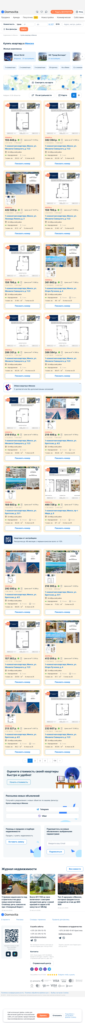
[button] (22, 118)
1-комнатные (10, 67)
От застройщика (28, 58)
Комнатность (9, 24)
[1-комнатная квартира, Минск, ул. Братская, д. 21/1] (22, 498)
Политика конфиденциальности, (12, 993)
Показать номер (22, 163)
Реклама (19, 919)
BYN (58, 24)
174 (55, 761)
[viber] (45, 969)
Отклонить (57, 1015)
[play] (14, 954)
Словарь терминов (38, 919)
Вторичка (17, 58)
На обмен (65, 67)
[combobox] (64, 24)
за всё (51, 24)
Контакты (34, 952)
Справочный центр (42, 963)
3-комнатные (40, 67)
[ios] (8, 954)
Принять (43, 1015)
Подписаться (55, 852)
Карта (64, 95)
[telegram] (49, 969)
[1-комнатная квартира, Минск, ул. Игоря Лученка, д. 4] (62, 276)
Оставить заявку (16, 842)
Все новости (75, 869)
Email (50, 841)
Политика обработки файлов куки (37, 993)
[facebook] (32, 969)
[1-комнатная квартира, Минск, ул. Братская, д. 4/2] (62, 428)
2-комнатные (25, 67)
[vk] (40, 969)
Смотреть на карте (44, 82)
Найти (23, 29)
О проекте (5, 919)
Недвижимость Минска (10, 35)
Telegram (44, 809)
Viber (44, 816)
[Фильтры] (37, 12)
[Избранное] (41, 12)
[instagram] (36, 969)
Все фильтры (11, 29)
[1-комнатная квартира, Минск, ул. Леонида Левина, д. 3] (22, 204)
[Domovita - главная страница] (9, 11)
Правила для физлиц (60, 919)
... (50, 761)
